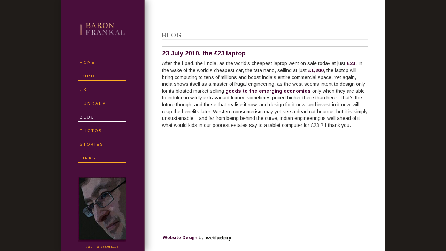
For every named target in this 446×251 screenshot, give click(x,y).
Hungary (93, 103)
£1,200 (316, 70)
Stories (91, 144)
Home (87, 62)
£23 (351, 63)
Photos (91, 131)
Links (88, 158)
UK (83, 90)
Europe (91, 76)
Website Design (180, 237)
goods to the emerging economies (268, 91)
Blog (87, 117)
